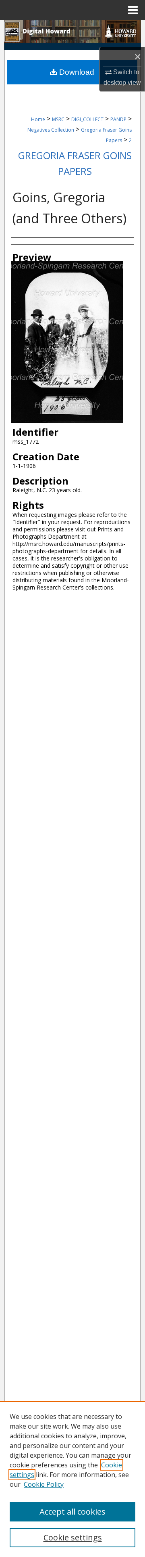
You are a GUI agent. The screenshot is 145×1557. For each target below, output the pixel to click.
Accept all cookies (72, 1511)
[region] (72, 1479)
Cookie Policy (44, 1484)
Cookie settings (73, 1537)
